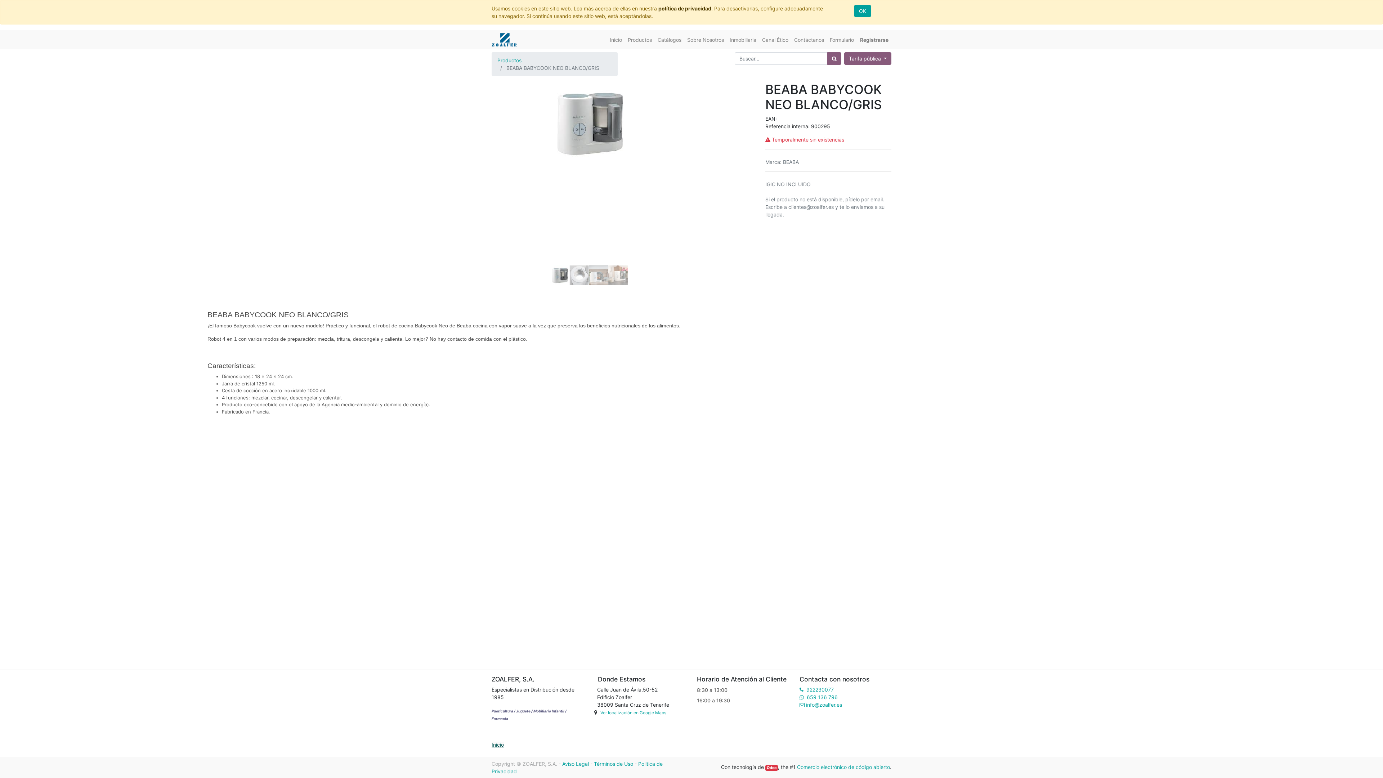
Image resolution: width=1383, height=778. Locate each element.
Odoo (771, 767)
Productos (509, 60)
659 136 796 (822, 697)
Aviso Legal (575, 764)
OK (862, 11)
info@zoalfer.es (824, 705)
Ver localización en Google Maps (633, 712)
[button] (506, 154)
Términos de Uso (613, 764)
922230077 (820, 690)
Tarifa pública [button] (865, 58)
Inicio (498, 745)
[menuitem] (616, 39)
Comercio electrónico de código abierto (843, 767)
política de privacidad (684, 8)
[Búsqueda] (834, 58)
